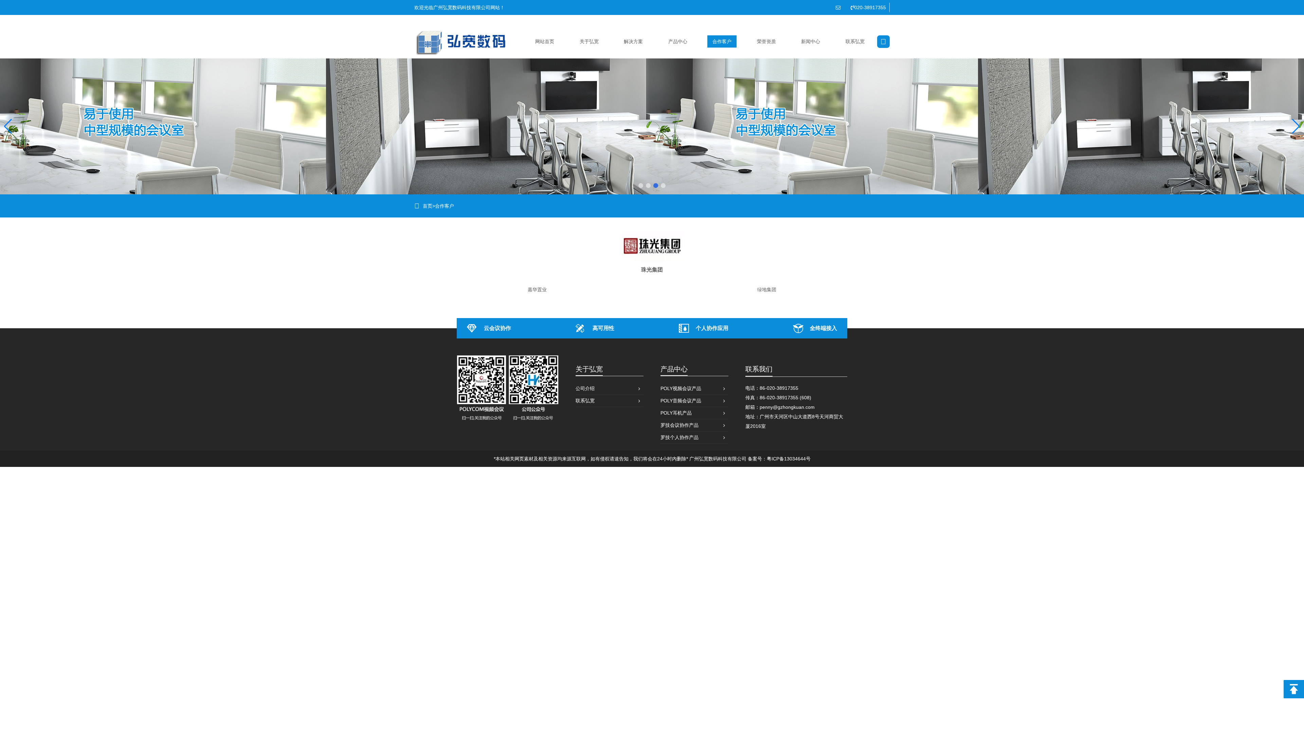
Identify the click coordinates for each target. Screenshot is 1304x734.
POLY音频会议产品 (680, 400)
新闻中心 (810, 41)
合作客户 (721, 41)
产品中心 (677, 41)
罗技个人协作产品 (679, 437)
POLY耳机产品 (676, 413)
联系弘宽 (855, 41)
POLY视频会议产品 (680, 388)
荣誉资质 (766, 41)
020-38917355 (870, 7)
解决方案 (633, 41)
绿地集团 (766, 289)
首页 (427, 206)
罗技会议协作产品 (679, 425)
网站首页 (544, 41)
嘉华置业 (537, 289)
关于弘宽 (589, 41)
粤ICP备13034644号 (789, 458)
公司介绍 (585, 388)
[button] (640, 185)
